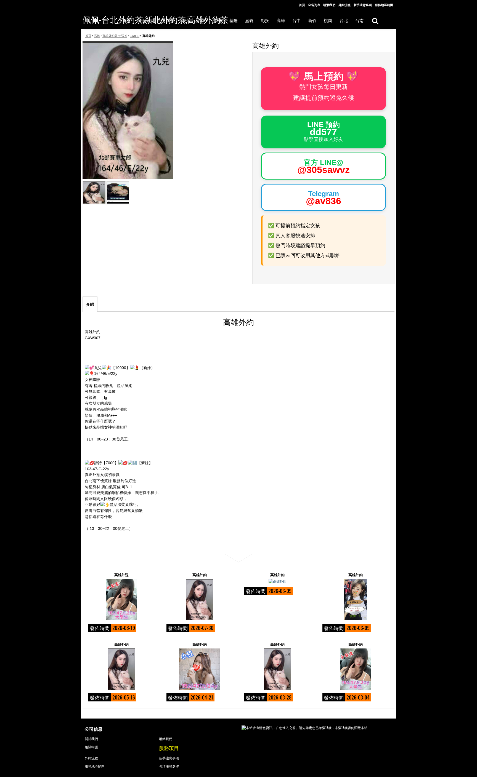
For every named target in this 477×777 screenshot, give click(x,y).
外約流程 (344, 4)
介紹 (90, 304)
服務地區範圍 (384, 4)
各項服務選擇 (169, 766)
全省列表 (314, 4)
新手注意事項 (363, 4)
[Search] (375, 20)
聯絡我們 (165, 738)
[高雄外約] (199, 599)
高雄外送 (121, 574)
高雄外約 (199, 574)
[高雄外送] (121, 599)
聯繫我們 (329, 4)
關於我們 (91, 738)
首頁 (302, 4)
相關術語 (91, 746)
